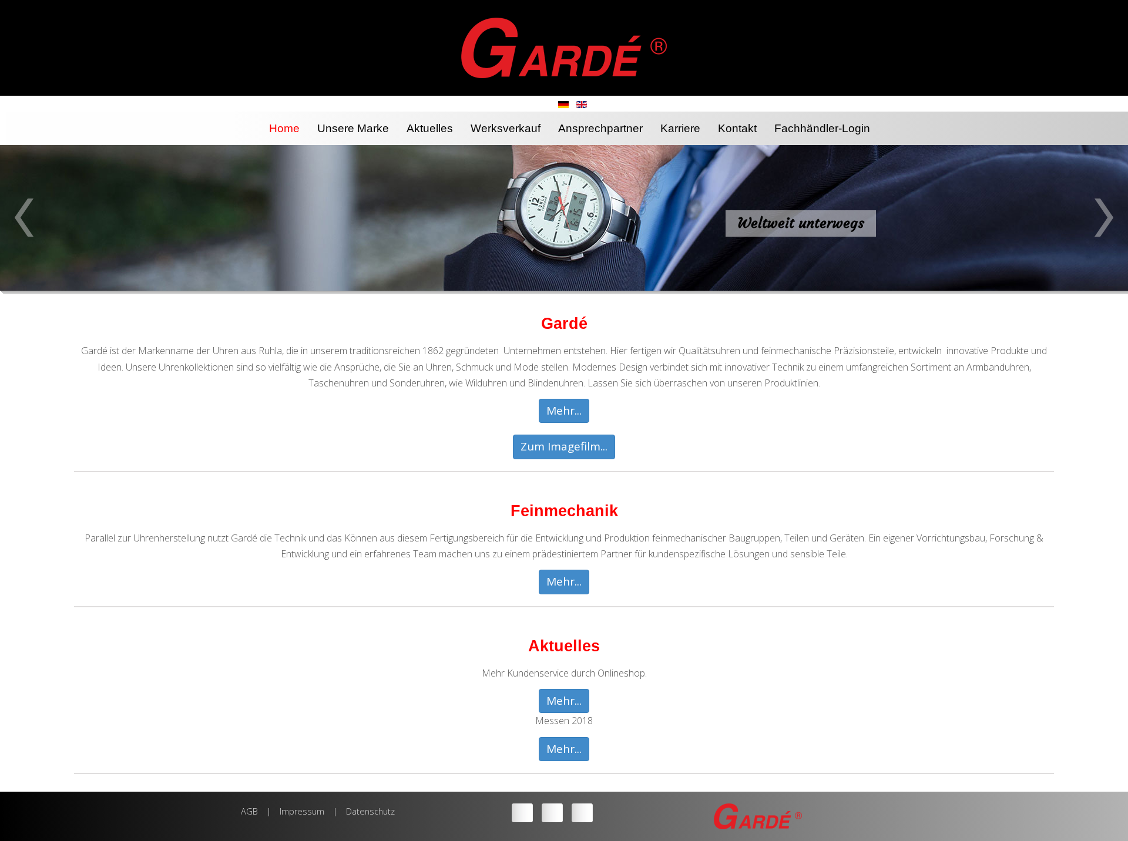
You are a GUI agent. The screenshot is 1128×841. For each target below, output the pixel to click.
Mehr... (564, 410)
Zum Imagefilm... (564, 446)
